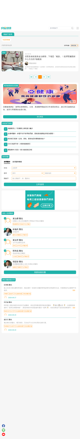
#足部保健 (6, 40)
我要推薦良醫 (40, 272)
